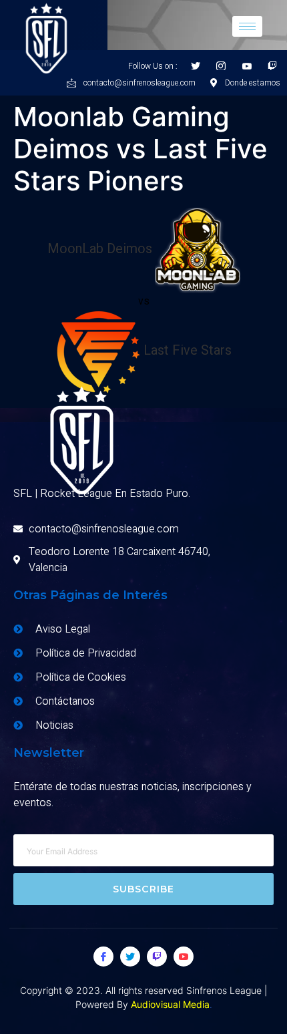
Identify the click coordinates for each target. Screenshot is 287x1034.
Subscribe (144, 889)
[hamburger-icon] (247, 26)
